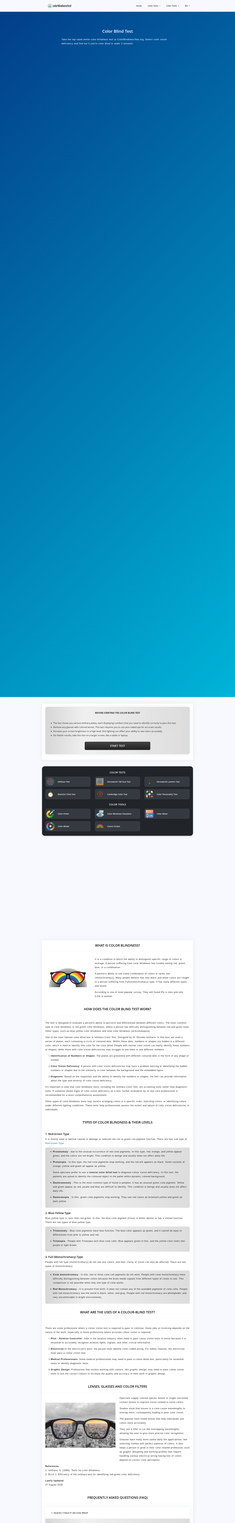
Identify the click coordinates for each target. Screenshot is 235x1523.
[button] (187, 5)
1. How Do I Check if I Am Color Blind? (69, 1513)
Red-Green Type (54, 1143)
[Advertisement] (117, 859)
